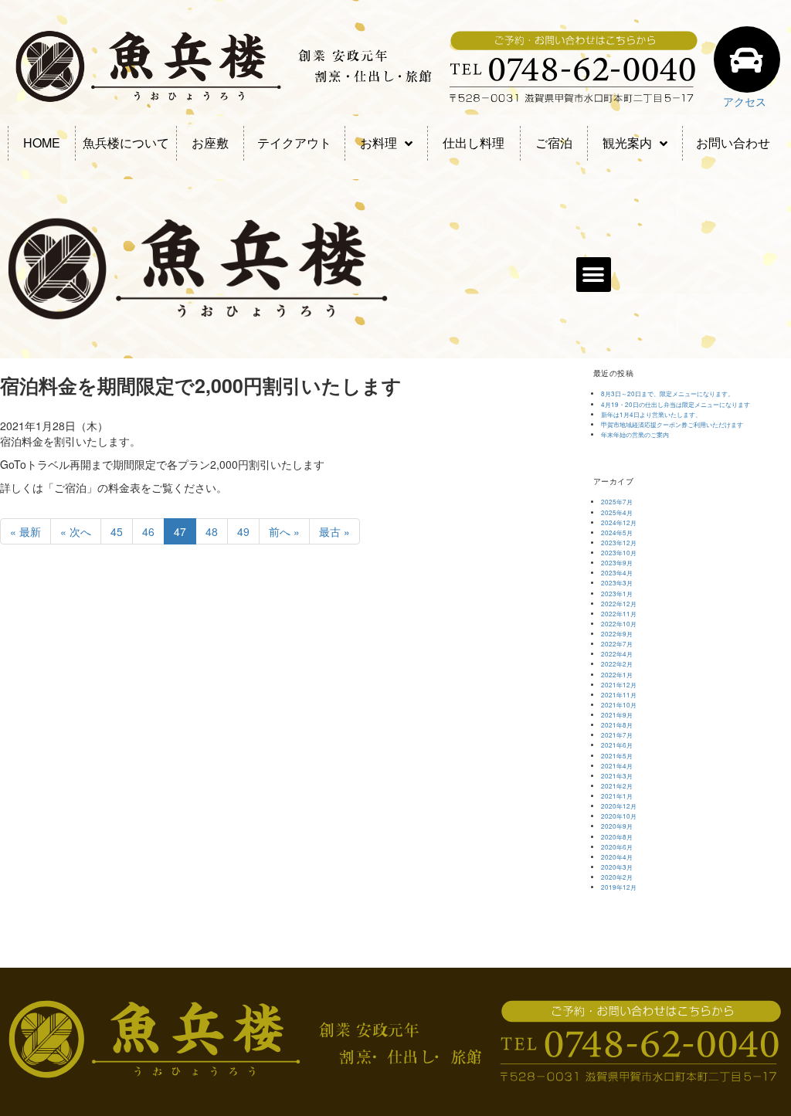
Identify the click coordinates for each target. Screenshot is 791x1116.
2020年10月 (619, 816)
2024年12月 (619, 522)
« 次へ (75, 531)
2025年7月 (617, 501)
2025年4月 (617, 512)
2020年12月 (619, 806)
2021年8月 (617, 725)
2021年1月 (617, 796)
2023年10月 (619, 552)
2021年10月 (619, 704)
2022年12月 (619, 603)
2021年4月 (617, 766)
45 (116, 531)
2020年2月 (617, 877)
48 (211, 531)
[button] (593, 274)
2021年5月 (617, 755)
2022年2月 (617, 664)
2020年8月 (617, 837)
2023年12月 (619, 542)
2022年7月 (617, 643)
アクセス (744, 101)
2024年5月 (617, 532)
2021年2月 (617, 786)
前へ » (284, 531)
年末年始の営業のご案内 (635, 434)
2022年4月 (617, 654)
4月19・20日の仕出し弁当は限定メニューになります (675, 404)
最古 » (334, 531)
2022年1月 (617, 674)
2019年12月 (619, 887)
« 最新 (25, 531)
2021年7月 (617, 735)
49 (243, 531)
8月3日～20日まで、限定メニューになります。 (667, 393)
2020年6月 (617, 847)
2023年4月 (617, 572)
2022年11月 (619, 613)
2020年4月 (617, 857)
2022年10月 (619, 623)
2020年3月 (617, 867)
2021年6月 (617, 745)
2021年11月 (619, 694)
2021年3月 (617, 776)
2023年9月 (617, 562)
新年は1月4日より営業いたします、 (651, 414)
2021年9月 (617, 715)
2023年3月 (617, 582)
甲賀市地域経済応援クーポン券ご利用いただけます (672, 424)
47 (180, 531)
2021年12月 (619, 684)
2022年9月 (617, 633)
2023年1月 (617, 593)
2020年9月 (617, 826)
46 (148, 531)
